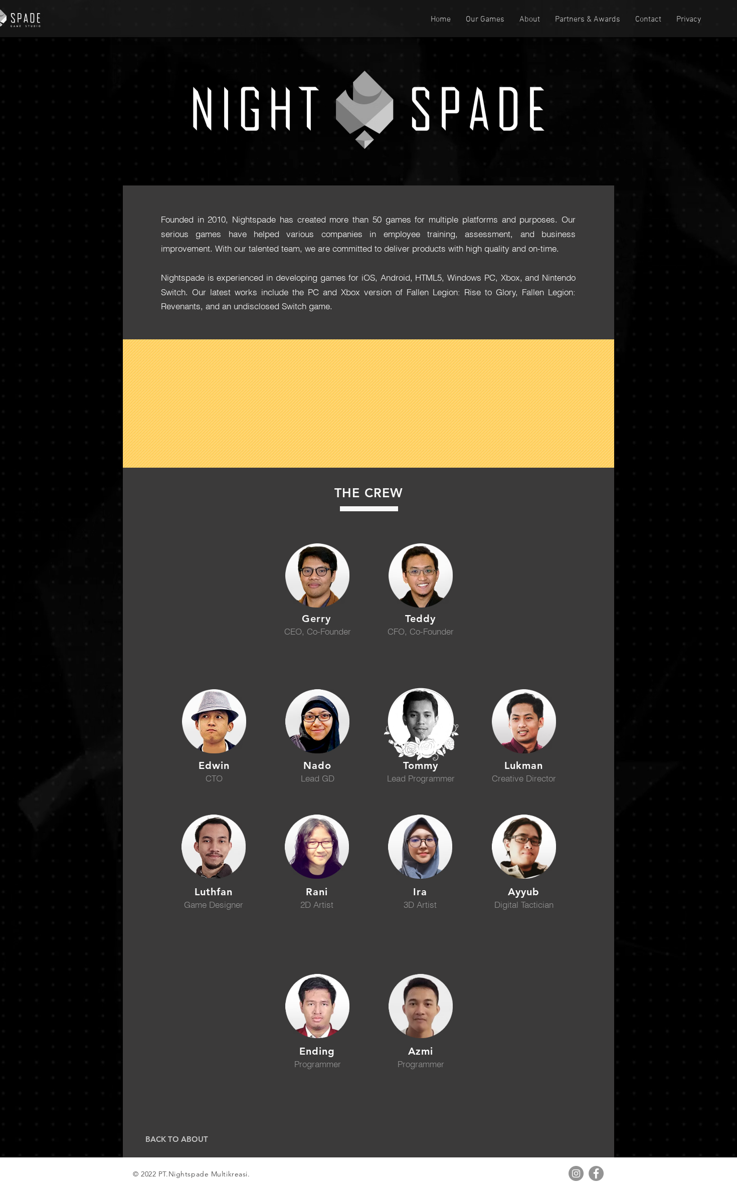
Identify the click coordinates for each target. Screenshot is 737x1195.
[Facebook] (596, 1173)
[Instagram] (576, 1173)
